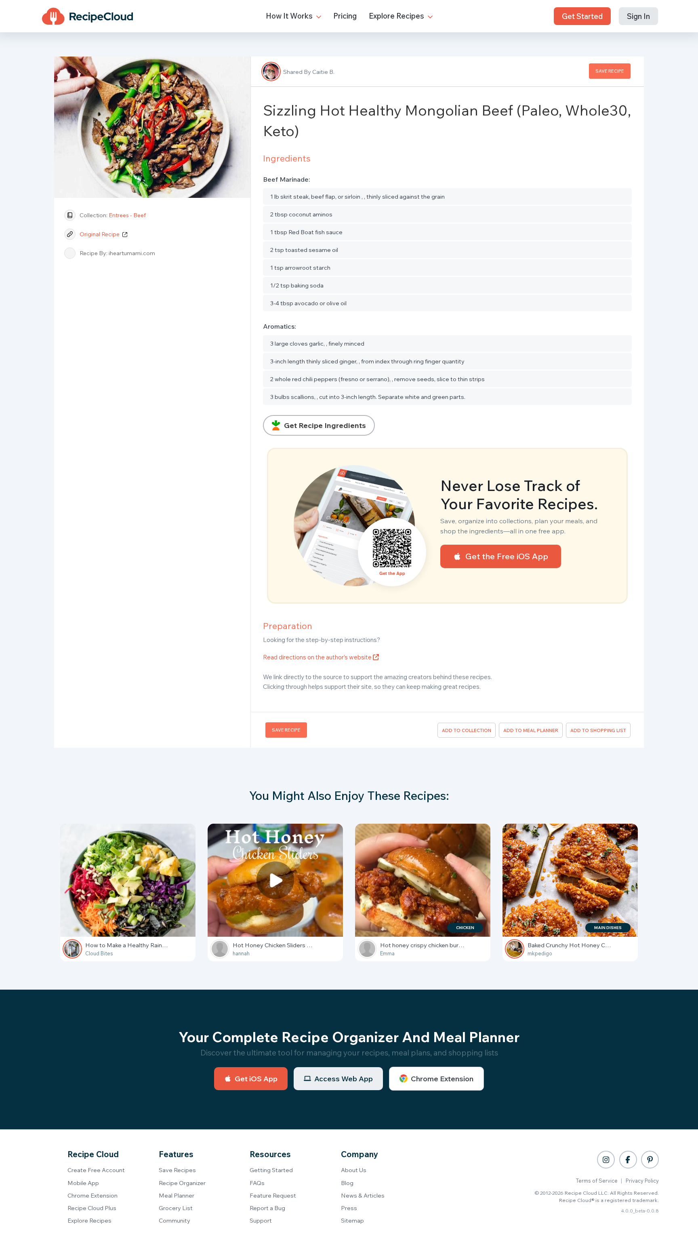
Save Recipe (609, 71)
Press (349, 1208)
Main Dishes (608, 927)
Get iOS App (256, 1078)
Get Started (582, 16)
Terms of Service (597, 1180)
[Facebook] (628, 1159)
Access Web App (343, 1078)
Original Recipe (100, 234)
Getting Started (271, 1170)
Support (261, 1220)
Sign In (638, 16)
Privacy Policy (642, 1180)
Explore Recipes (397, 16)
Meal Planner (176, 1195)
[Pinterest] (650, 1159)
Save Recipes (177, 1170)
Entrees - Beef (127, 215)
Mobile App (83, 1183)
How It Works (290, 16)
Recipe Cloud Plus (91, 1208)
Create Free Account (96, 1170)
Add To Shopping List (598, 730)
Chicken (465, 927)
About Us (353, 1170)
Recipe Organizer (182, 1183)
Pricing (345, 16)
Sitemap (352, 1220)
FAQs (257, 1183)
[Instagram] (606, 1159)
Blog (347, 1183)
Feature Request (273, 1195)
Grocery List (176, 1208)
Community (174, 1220)
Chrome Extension (442, 1078)
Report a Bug (267, 1208)
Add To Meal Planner (530, 730)
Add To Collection (466, 730)
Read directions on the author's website (318, 657)
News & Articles (363, 1195)
